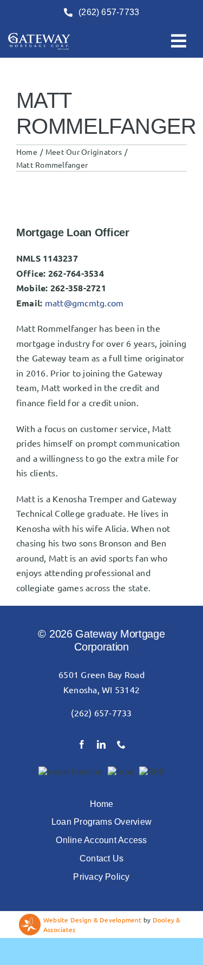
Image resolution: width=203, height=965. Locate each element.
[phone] (121, 744)
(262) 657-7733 (101, 712)
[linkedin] (101, 744)
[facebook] (81, 744)
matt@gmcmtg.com (84, 302)
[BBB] (152, 770)
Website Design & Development (92, 919)
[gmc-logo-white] (39, 37)
